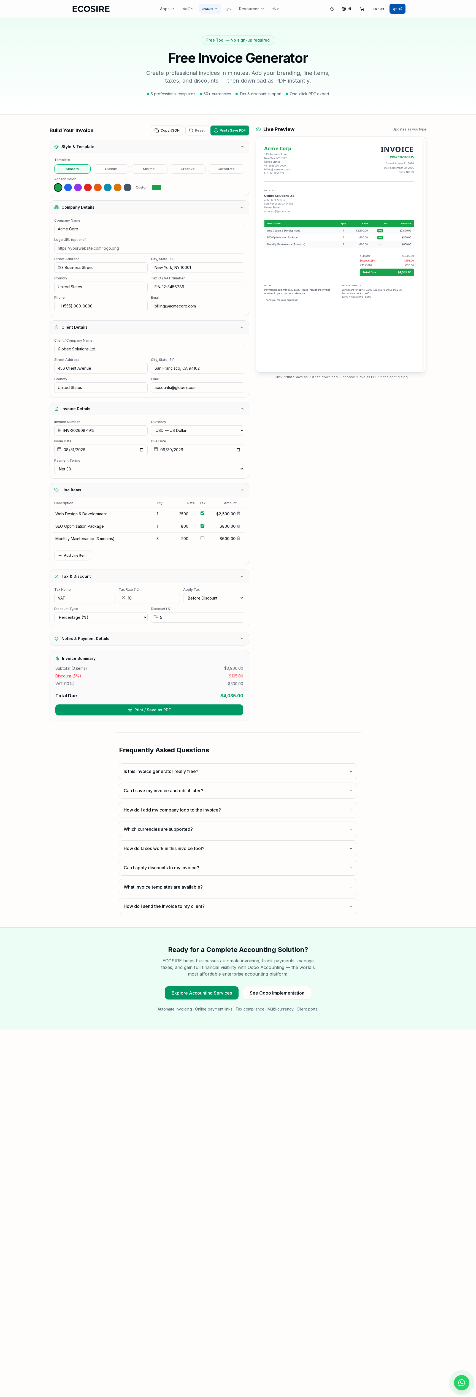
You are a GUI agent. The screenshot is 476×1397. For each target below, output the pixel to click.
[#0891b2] (108, 187)
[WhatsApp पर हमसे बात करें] (461, 1382)
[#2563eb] (68, 187)
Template (62, 160)
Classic (111, 169)
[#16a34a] (58, 187)
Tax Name (62, 589)
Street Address (67, 259)
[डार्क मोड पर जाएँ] (332, 9)
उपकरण (207, 8)
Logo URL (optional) (70, 240)
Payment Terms (67, 460)
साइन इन (378, 9)
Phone (59, 297)
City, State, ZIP (163, 259)
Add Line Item (75, 555)
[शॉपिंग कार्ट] (361, 8)
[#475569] (127, 187)
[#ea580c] (98, 187)
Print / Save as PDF (152, 709)
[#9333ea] (78, 187)
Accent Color (65, 179)
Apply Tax (191, 589)
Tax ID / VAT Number (168, 278)
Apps (165, 8)
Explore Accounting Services (202, 993)
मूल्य (228, 8)
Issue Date (63, 441)
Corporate (226, 169)
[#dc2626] (88, 187)
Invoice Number (67, 422)
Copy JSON (170, 130)
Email (155, 297)
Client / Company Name (73, 340)
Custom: (142, 187)
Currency (158, 422)
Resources (249, 8)
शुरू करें (397, 9)
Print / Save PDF (233, 130)
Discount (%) (161, 609)
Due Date (158, 441)
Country (60, 278)
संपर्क (275, 8)
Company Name (67, 220)
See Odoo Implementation (277, 993)
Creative (188, 169)
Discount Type (66, 609)
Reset (200, 130)
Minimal (149, 169)
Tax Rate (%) (129, 589)
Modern (72, 169)
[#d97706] (117, 187)
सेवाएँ (185, 8)
